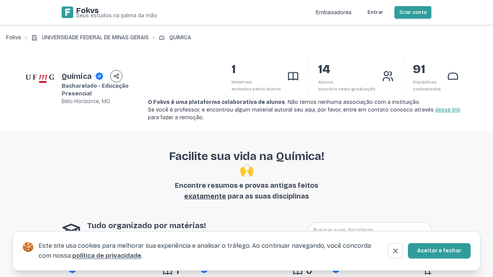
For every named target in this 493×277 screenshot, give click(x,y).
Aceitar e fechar (439, 250)
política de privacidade (106, 255)
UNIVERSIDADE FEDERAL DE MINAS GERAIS (95, 37)
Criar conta (412, 12)
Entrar (375, 12)
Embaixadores (334, 12)
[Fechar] (395, 251)
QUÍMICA (180, 37)
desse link (447, 110)
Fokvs (13, 37)
